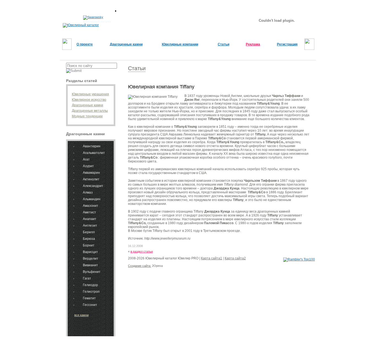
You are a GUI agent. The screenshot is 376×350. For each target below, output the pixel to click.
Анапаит (89, 219)
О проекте (85, 44)
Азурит (88, 166)
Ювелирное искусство (89, 100)
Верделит (90, 259)
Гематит (89, 298)
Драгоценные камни (126, 44)
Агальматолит (94, 153)
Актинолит (91, 179)
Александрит (93, 186)
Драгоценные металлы (90, 111)
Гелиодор (90, 285)
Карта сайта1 (211, 258)
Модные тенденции (87, 116)
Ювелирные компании (180, 44)
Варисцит (90, 252)
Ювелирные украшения (90, 94)
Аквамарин (91, 173)
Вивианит (90, 265)
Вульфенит (91, 272)
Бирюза (89, 239)
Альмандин (91, 199)
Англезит (90, 225)
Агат (86, 159)
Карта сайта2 (235, 258)
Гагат (87, 278)
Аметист (89, 212)
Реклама (253, 44)
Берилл (89, 232)
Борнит (88, 245)
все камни (81, 315)
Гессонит (90, 305)
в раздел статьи (141, 251)
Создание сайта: (139, 265)
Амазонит (90, 206)
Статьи (223, 44)
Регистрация (287, 44)
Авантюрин (91, 146)
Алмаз (88, 192)
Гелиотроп (91, 292)
